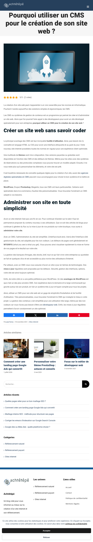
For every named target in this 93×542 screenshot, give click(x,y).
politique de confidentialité (76, 524)
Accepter (46, 531)
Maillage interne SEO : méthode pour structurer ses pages (29, 414)
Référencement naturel (14, 444)
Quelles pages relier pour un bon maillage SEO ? (25, 401)
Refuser (46, 537)
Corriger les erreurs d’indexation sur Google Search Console (30, 420)
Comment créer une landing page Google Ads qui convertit (16, 348)
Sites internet (33, 322)
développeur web (50, 305)
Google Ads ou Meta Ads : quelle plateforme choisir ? (27, 427)
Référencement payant (14, 450)
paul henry (9, 322)
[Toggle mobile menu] (88, 6)
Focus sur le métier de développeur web (77, 348)
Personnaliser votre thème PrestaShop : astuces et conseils (46, 348)
